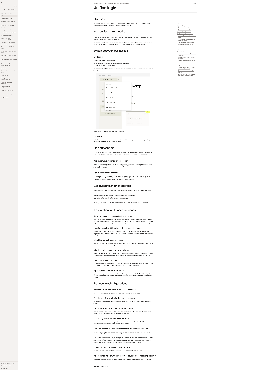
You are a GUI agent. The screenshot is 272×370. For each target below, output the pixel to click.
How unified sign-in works (183, 18)
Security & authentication (123, 3)
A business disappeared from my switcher (185, 45)
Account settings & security (110, 3)
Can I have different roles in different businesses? (186, 58)
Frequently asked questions (183, 51)
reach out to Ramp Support (119, 265)
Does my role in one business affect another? (186, 71)
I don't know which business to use (186, 42)
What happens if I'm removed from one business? (187, 61)
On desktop (180, 22)
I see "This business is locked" (185, 48)
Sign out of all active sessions (184, 29)
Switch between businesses (183, 20)
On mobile (180, 24)
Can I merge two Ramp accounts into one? (186, 65)
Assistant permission (124, 340)
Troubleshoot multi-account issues (185, 33)
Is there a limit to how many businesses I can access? (187, 54)
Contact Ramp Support (105, 366)
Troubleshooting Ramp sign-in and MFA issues (138, 359)
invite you (135, 190)
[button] (2, 2)
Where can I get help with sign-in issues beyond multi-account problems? (187, 75)
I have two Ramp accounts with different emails (187, 36)
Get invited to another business (184, 31)
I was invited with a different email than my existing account (186, 40)
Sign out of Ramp (181, 25)
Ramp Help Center (98, 3)
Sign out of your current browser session (187, 27)
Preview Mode (149, 337)
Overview (179, 16)
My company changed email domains (186, 50)
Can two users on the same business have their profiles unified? (186, 68)
